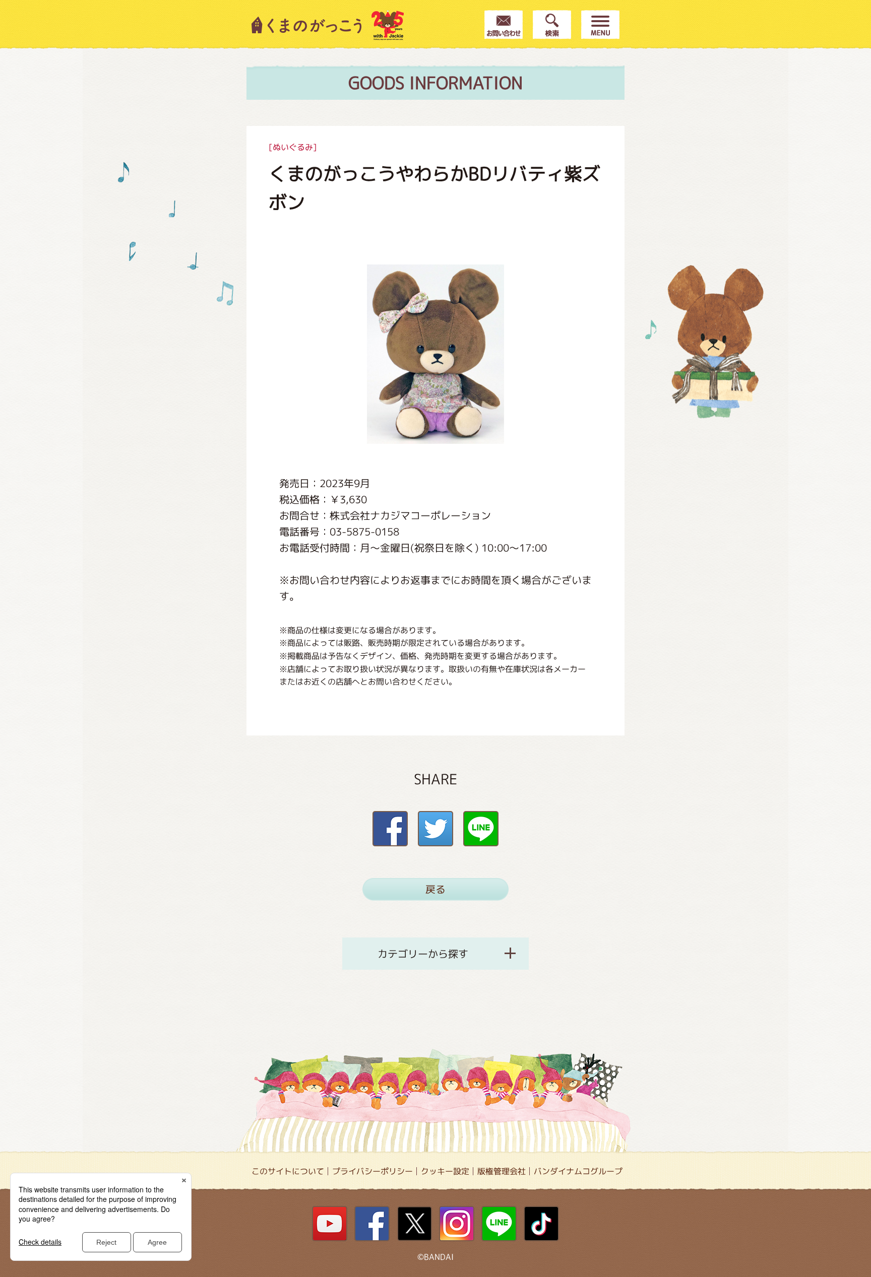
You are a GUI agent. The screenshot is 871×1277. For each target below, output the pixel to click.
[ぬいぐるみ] (293, 147)
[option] (435, 354)
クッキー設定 (445, 1171)
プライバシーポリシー (372, 1171)
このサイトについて (288, 1171)
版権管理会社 (501, 1171)
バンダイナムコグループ (578, 1171)
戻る (435, 889)
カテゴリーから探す (423, 954)
